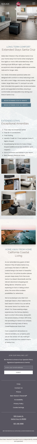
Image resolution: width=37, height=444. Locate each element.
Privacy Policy (18, 404)
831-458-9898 (19, 424)
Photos (18, 392)
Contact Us (19, 388)
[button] (34, 3)
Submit (18, 372)
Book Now (5, 3)
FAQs (18, 384)
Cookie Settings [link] (18, 407)
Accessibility (18, 400)
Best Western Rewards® (18, 396)
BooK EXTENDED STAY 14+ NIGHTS (16, 105)
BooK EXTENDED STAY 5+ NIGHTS (15, 100)
